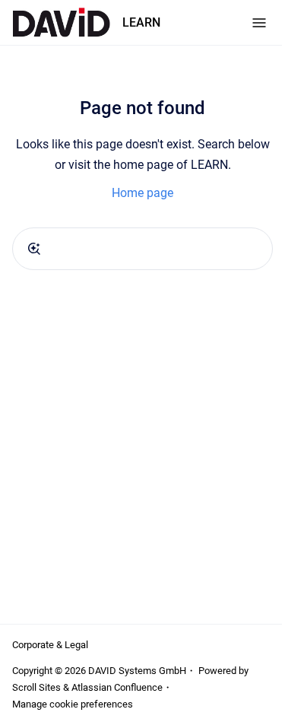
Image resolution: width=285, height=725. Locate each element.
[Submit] (34, 249)
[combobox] (142, 248)
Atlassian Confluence (117, 687)
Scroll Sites (36, 687)
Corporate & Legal (50, 644)
